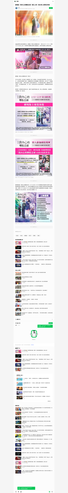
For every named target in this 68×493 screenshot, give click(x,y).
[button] (16, 492)
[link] (18, 492)
